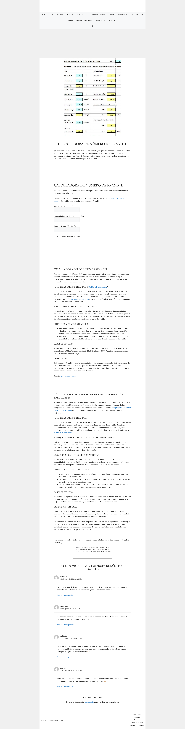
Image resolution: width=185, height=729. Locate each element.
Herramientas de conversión (80, 20)
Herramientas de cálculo (77, 14)
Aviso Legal (136, 714)
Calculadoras (57, 14)
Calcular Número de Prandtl (68, 237)
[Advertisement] (92, 43)
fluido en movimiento (63, 433)
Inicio (44, 14)
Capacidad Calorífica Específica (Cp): (69, 216)
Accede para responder (65, 595)
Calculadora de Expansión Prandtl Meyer (93, 550)
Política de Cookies (137, 723)
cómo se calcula (97, 287)
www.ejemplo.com (68, 376)
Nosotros (113, 20)
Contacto (100, 20)
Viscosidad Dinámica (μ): (64, 206)
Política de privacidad (137, 725)
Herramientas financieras (103, 14)
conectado (89, 702)
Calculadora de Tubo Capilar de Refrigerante (94, 552)
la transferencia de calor (78, 299)
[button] (92, 26)
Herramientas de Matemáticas (130, 14)
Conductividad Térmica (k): (65, 226)
